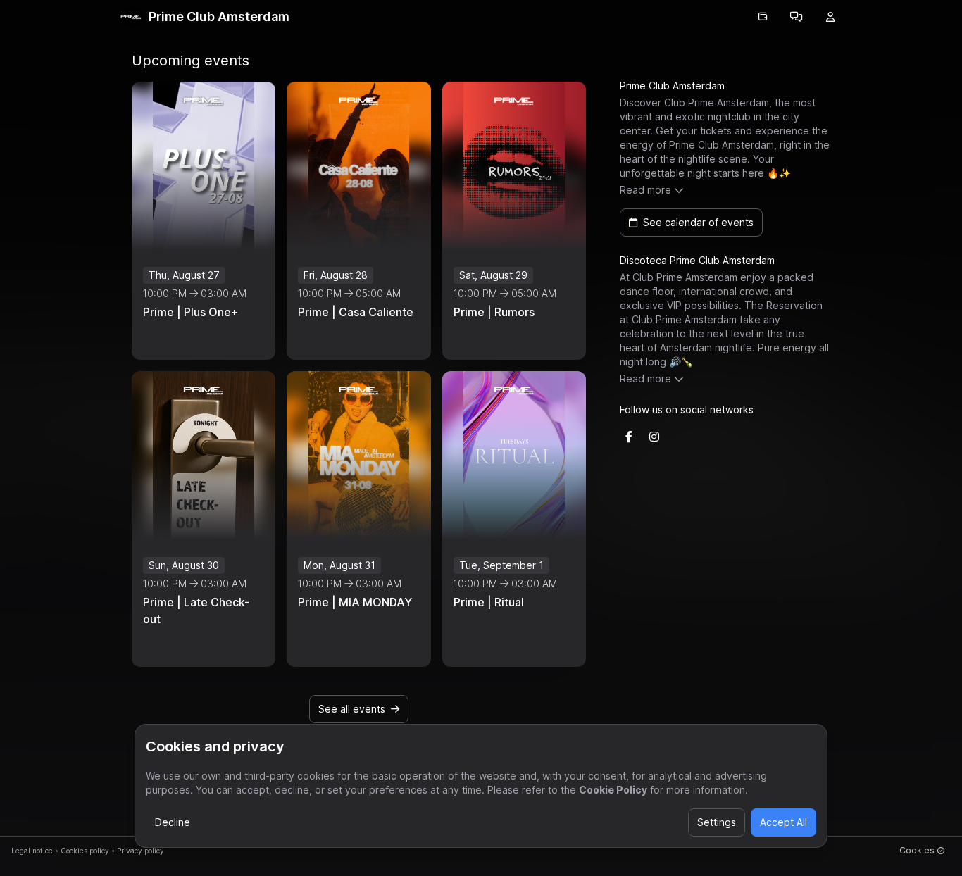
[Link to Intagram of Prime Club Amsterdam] (654, 437)
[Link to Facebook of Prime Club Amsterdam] (629, 437)
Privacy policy (140, 850)
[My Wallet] (762, 17)
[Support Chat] (796, 17)
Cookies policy (85, 850)
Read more (645, 190)
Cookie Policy (613, 790)
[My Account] (830, 17)
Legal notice (32, 850)
